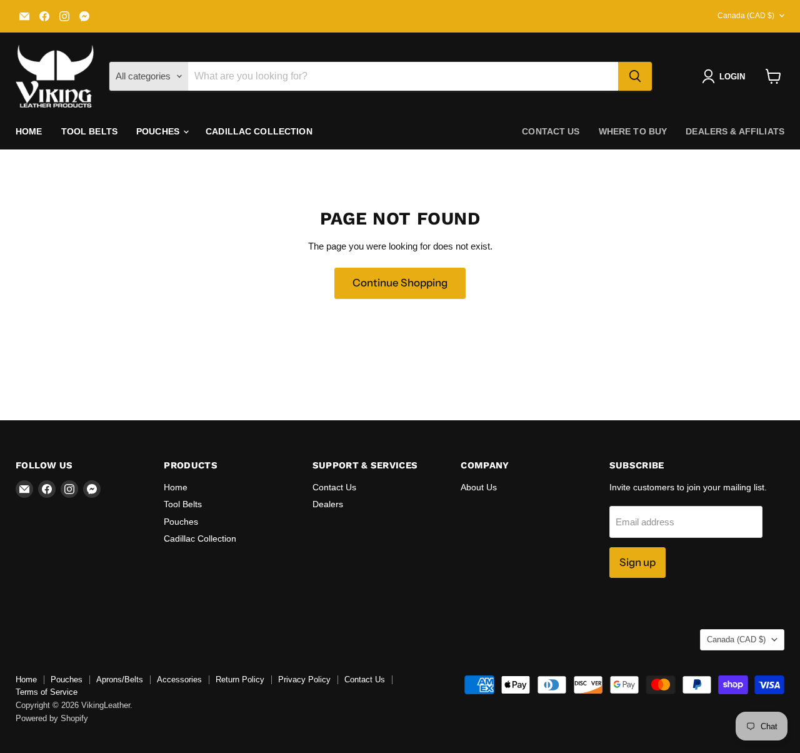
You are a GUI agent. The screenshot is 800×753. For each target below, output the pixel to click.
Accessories (179, 679)
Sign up (637, 562)
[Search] (635, 76)
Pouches (159, 131)
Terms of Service (47, 692)
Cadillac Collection (259, 131)
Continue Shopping (400, 282)
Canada (746, 15)
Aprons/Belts (119, 679)
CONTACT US (550, 131)
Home (29, 131)
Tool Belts (89, 131)
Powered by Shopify (52, 718)
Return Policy (240, 679)
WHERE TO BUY (633, 131)
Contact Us (334, 487)
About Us (479, 487)
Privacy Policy (304, 679)
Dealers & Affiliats (735, 131)
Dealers (327, 504)
